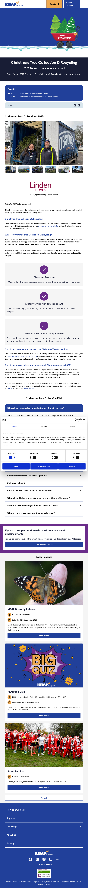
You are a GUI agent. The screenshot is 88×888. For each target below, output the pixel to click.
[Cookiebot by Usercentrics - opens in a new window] (76, 420)
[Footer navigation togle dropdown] (81, 810)
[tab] (44, 408)
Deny (16, 466)
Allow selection (44, 466)
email (10, 388)
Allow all (72, 466)
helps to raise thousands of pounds (22, 356)
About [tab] (72, 426)
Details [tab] (44, 426)
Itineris (48, 884)
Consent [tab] (15, 426)
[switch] (33, 457)
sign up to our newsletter (48, 226)
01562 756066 (28, 388)
